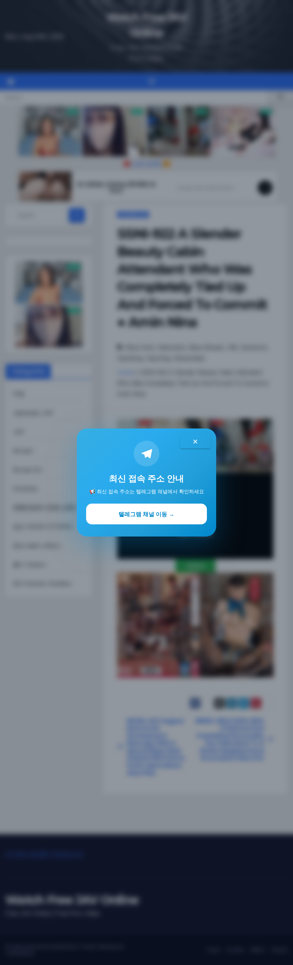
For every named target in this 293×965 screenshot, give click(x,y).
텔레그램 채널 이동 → (146, 514)
